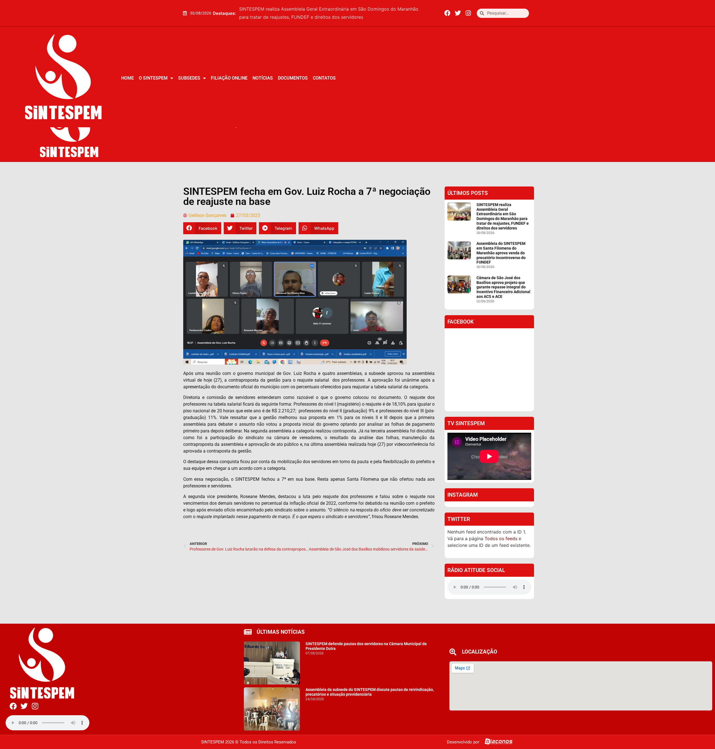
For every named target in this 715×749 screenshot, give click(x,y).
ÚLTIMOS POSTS (467, 193)
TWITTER (458, 519)
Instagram (462, 495)
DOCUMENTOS (293, 78)
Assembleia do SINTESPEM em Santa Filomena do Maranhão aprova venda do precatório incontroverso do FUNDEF (501, 252)
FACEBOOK (460, 322)
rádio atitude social (476, 570)
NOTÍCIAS (262, 78)
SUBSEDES (189, 78)
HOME (127, 78)
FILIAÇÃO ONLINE (229, 78)
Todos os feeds (501, 538)
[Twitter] (458, 13)
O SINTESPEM (153, 78)
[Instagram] (468, 13)
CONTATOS (324, 78)
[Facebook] (447, 13)
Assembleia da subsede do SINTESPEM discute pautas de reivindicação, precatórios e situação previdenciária (370, 692)
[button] (428, 13)
